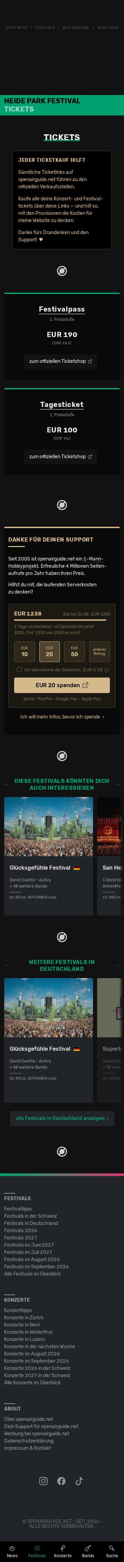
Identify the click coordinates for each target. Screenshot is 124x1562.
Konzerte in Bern (22, 1325)
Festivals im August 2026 (32, 1259)
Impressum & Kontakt (27, 1448)
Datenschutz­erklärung (28, 1441)
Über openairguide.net (28, 1419)
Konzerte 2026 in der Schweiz (37, 1368)
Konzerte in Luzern (24, 1339)
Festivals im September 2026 (36, 1267)
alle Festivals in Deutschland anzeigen (60, 1118)
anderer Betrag (99, 652)
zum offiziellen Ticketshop (57, 361)
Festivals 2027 (20, 1238)
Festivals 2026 (20, 1231)
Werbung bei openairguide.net (36, 1434)
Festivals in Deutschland (31, 1223)
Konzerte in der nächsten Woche (39, 1347)
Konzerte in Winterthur (28, 1332)
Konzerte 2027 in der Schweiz (37, 1375)
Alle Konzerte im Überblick (32, 1383)
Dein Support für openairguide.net (41, 1426)
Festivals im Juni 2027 (29, 1245)
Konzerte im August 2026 (32, 1354)
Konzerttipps (18, 1310)
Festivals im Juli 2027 (28, 1252)
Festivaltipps (18, 1209)
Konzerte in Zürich (24, 1318)
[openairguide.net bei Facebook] (62, 1481)
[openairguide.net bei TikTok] (80, 1481)
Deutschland (76, 28)
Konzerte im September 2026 (36, 1361)
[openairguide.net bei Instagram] (44, 1481)
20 (49, 652)
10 (24, 652)
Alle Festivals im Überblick (32, 1274)
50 (74, 652)
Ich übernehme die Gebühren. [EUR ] (63, 670)
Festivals (45, 28)
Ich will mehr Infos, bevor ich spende (60, 717)
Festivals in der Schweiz (30, 1216)
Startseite (17, 28)
